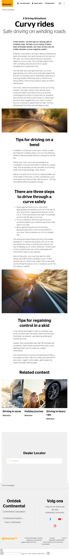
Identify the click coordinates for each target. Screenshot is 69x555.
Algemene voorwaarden (34, 540)
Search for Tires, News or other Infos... (33, 553)
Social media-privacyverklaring (53, 542)
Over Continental (12, 522)
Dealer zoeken (38, 3)
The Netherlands (49, 3)
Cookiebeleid (45, 544)
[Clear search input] (48, 553)
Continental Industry (12, 518)
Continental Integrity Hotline (34, 538)
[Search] (2, 553)
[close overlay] (1, 550)
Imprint (64, 538)
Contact (52, 538)
